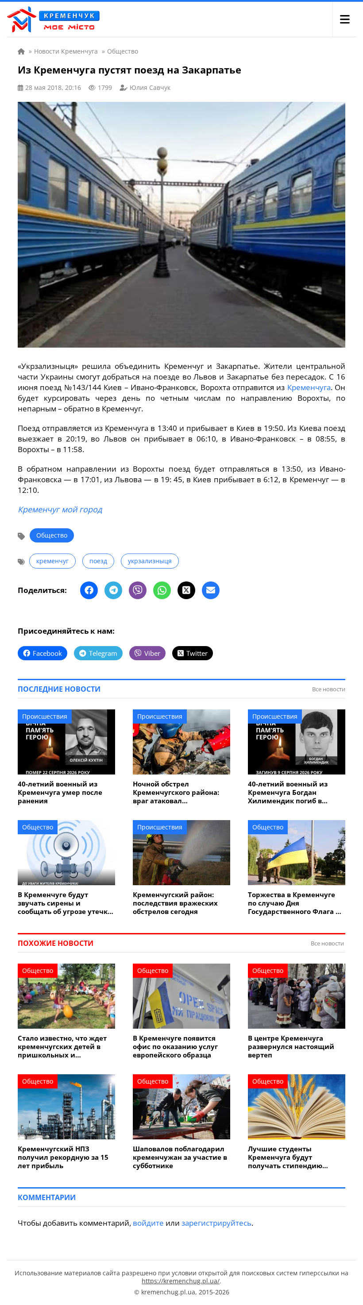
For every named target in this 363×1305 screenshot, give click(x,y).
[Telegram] (113, 590)
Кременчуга (309, 387)
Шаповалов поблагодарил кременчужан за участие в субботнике (180, 1157)
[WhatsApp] (162, 590)
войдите (148, 1223)
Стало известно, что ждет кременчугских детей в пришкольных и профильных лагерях (62, 1046)
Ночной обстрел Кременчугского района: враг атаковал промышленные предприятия (176, 792)
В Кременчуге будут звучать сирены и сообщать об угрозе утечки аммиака (65, 903)
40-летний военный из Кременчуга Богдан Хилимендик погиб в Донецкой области (288, 792)
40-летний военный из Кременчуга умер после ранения (60, 792)
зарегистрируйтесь (216, 1223)
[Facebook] (89, 590)
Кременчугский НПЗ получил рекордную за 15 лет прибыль (63, 1157)
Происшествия (44, 716)
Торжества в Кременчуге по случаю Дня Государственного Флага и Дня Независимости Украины (294, 903)
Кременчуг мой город (60, 509)
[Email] (211, 590)
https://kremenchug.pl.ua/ (181, 1281)
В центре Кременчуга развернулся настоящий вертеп (291, 1046)
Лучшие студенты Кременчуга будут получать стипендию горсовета (285, 1157)
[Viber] (138, 590)
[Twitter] (186, 590)
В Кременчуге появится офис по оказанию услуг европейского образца (175, 1046)
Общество (51, 535)
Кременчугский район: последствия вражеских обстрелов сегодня (175, 903)
